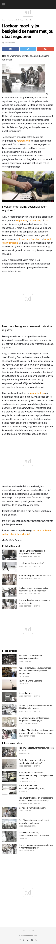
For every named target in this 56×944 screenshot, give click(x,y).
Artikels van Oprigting (29, 239)
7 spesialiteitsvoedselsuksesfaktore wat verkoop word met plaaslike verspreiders (35, 671)
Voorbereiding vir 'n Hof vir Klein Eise (35, 575)
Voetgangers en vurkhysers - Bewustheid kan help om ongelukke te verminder (36, 775)
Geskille (29, 20)
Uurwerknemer (25, 693)
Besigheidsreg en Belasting (12, 20)
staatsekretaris (37, 393)
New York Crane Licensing (30, 681)
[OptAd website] (44, 201)
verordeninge (23, 140)
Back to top (28, 931)
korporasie (21, 220)
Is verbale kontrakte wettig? (31, 563)
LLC (47, 220)
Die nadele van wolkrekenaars (32, 808)
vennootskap (34, 220)
